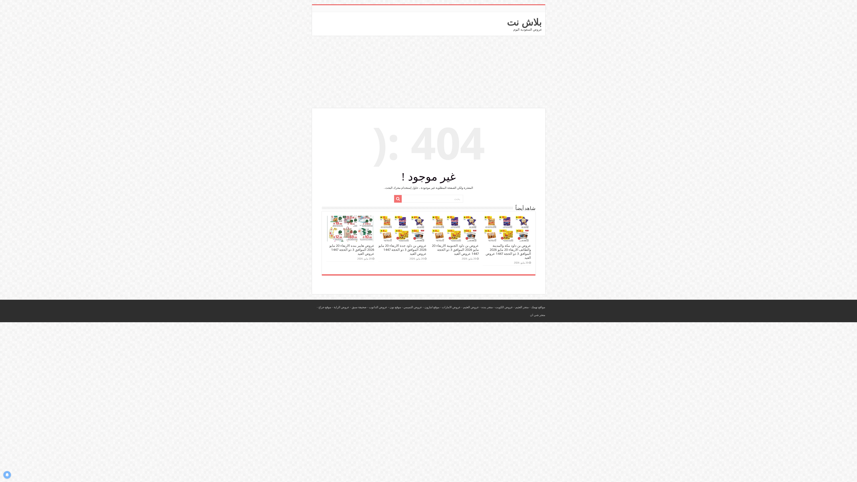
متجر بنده (487, 307)
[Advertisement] (428, 72)
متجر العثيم (522, 307)
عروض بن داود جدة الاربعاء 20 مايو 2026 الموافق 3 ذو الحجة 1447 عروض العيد (402, 250)
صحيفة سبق (359, 307)
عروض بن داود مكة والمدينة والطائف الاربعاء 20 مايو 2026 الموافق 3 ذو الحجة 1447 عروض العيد (508, 252)
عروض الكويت (504, 307)
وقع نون (394, 307)
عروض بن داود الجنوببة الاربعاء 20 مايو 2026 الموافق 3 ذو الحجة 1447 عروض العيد (455, 250)
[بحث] (398, 199)
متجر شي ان (537, 315)
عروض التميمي (413, 307)
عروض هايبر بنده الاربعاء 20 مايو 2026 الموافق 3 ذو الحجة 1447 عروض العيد (351, 250)
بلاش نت (524, 22)
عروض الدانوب (378, 307)
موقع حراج (324, 307)
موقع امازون (431, 307)
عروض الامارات (451, 307)
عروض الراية (341, 307)
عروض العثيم (471, 307)
